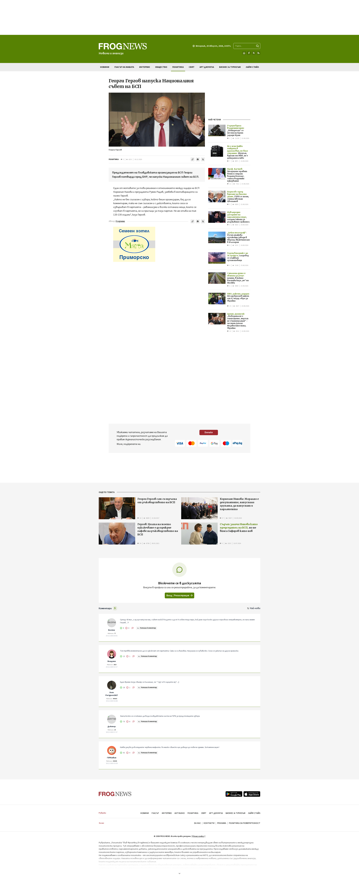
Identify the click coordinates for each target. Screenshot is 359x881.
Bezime (111, 630)
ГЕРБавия (111, 757)
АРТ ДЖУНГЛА (216, 813)
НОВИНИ (144, 813)
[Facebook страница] (249, 53)
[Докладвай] (133, 628)
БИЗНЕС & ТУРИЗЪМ (235, 813)
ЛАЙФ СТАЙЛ (254, 813)
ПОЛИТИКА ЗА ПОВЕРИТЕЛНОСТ (244, 823)
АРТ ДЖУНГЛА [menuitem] (207, 67)
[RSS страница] (258, 53)
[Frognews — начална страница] (115, 794)
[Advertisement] (179, 17)
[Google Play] (233, 794)
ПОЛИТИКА (114, 159)
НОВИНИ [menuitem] (104, 67)
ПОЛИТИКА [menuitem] (178, 67)
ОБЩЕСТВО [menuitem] (161, 67)
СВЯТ (203, 813)
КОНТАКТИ (209, 823)
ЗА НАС (197, 823)
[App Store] (251, 794)
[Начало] (244, 53)
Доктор (112, 726)
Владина (112, 661)
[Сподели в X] (203, 159)
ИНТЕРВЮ (167, 813)
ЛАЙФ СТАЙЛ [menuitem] (252, 67)
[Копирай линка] (193, 159)
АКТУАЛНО (179, 813)
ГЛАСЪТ (155, 813)
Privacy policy (198, 836)
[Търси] (257, 46)
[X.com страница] (254, 53)
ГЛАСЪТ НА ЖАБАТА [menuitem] (124, 67)
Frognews (120, 221)
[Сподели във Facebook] (198, 159)
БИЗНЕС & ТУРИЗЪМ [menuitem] (230, 67)
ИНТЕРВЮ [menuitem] (144, 67)
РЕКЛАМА (221, 823)
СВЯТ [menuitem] (191, 67)
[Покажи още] (179, 873)
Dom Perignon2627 (111, 694)
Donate (209, 432)
